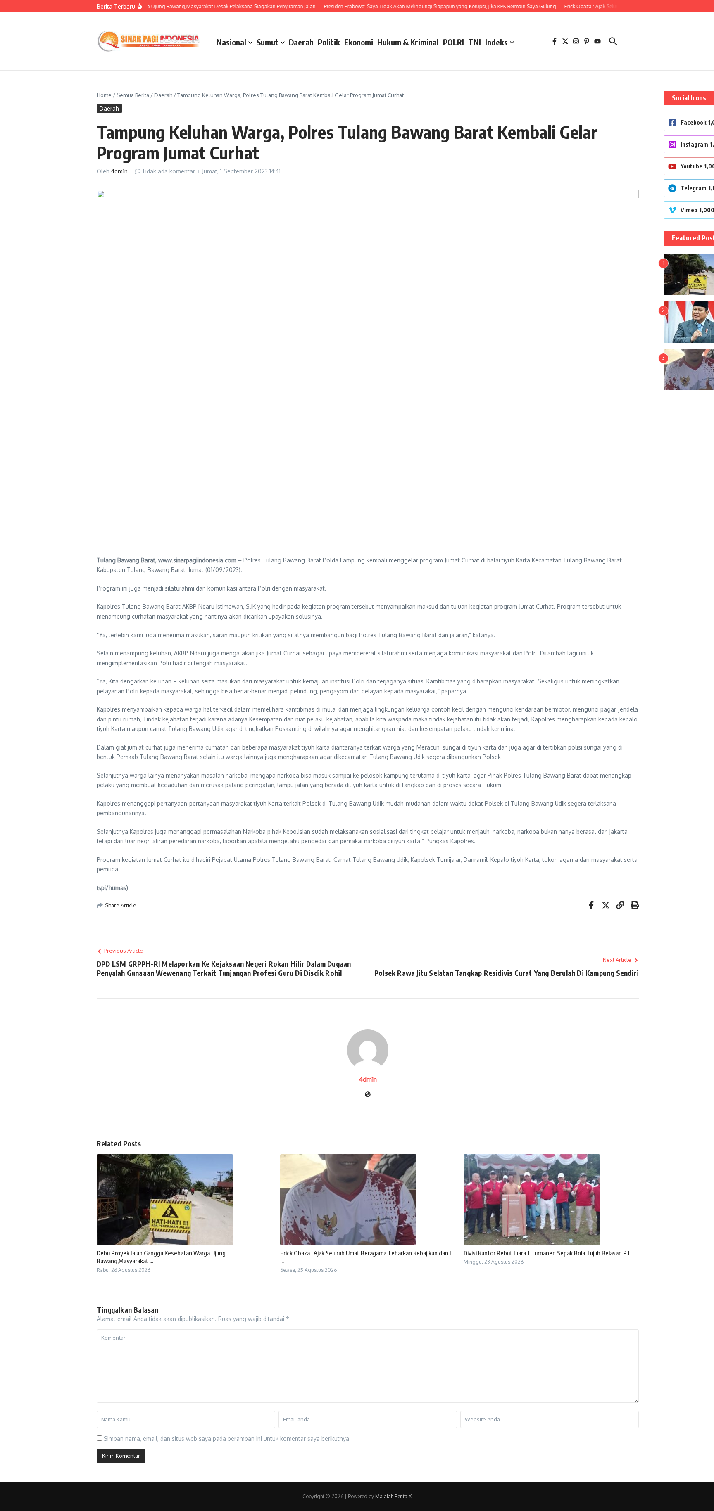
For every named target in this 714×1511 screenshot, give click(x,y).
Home (104, 95)
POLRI (453, 42)
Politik (329, 42)
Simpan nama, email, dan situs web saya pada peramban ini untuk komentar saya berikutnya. (227, 1438)
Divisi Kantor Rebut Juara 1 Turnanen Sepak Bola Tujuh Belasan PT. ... (550, 1253)
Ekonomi (358, 42)
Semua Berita (133, 95)
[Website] (368, 1094)
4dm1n (119, 171)
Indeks (496, 42)
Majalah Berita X (393, 1496)
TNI (474, 42)
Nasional (231, 42)
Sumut (267, 42)
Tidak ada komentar (168, 171)
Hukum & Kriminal (408, 42)
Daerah (301, 42)
